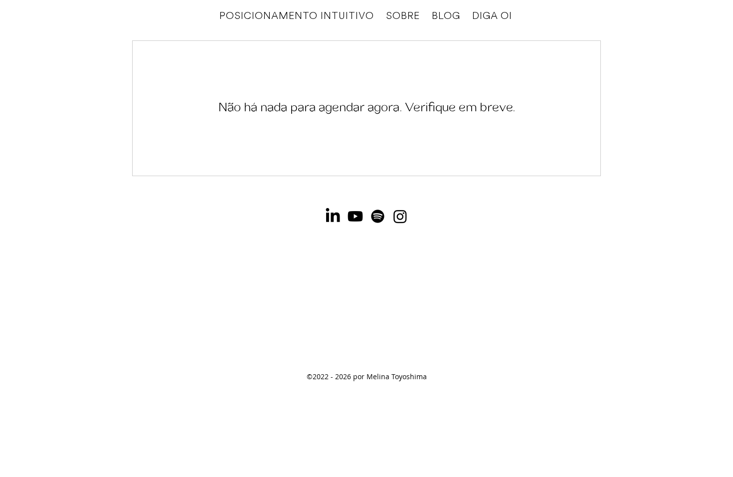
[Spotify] (377, 216)
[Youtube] (355, 216)
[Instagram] (400, 216)
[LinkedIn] (333, 216)
